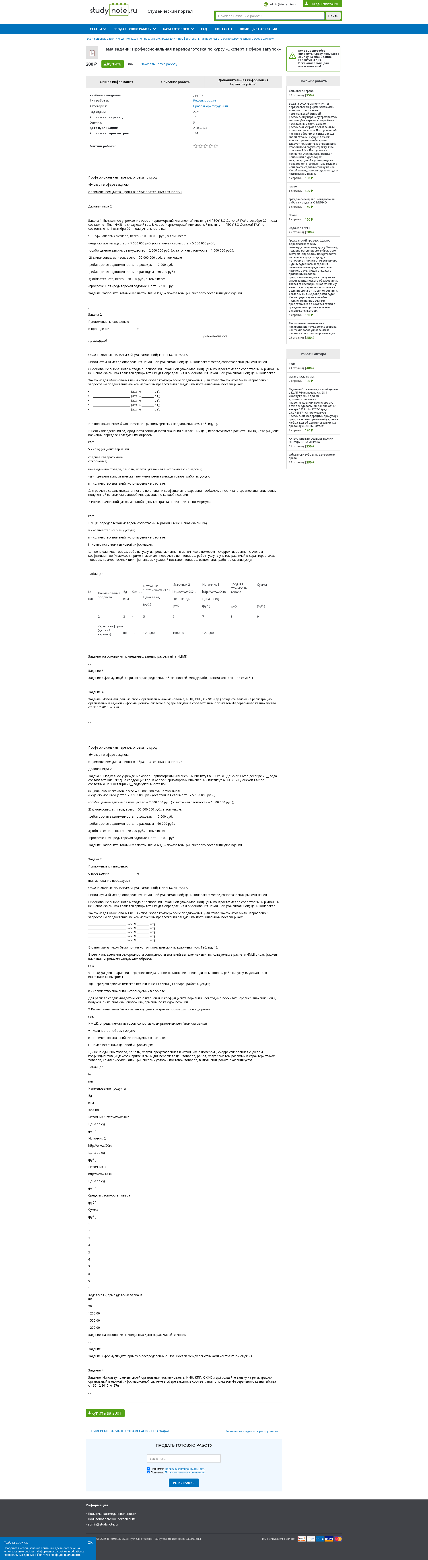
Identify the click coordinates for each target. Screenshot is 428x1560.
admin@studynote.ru (283, 4)
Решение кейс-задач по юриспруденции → (253, 1431)
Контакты (223, 29)
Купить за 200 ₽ (106, 1413)
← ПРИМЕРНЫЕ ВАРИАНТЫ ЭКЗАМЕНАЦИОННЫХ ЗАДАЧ (127, 1431)
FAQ (204, 29)
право (293, 186)
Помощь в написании (258, 29)
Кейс (292, 364)
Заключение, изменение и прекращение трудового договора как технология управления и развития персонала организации (313, 328)
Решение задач (104, 39)
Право (293, 215)
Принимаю (178, 1469)
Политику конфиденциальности (185, 1469)
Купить (114, 64)
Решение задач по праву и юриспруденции (146, 39)
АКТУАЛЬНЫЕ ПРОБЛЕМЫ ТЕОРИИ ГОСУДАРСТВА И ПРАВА (311, 440)
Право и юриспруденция (210, 106)
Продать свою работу (132, 29)
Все (88, 39)
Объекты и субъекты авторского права (312, 456)
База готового (176, 29)
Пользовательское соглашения (185, 1472)
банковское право (301, 91)
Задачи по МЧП (299, 228)
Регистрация (184, 1483)
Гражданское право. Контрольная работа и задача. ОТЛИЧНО (312, 200)
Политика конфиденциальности (112, 1513)
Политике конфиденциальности (58, 1554)
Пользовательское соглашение (112, 1519)
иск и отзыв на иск (302, 376)
